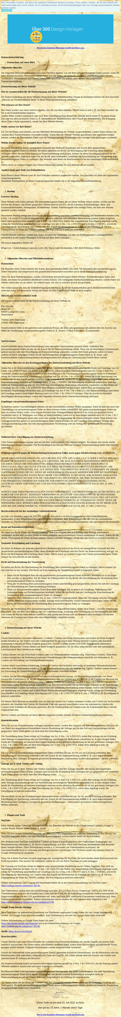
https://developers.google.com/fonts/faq (19, 923)
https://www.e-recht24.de (20, 931)
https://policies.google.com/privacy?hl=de (20, 885)
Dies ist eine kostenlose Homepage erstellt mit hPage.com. (60, 48)
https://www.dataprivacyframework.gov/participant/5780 (27, 902)
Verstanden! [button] (6, 10)
